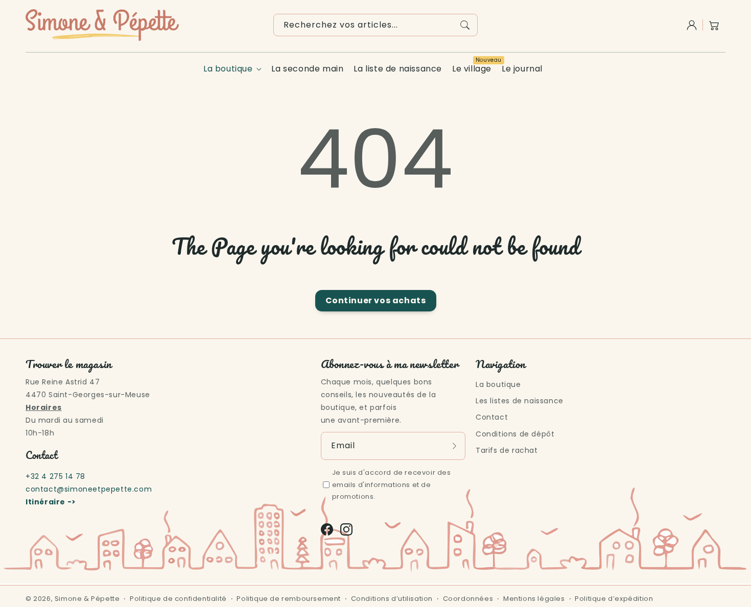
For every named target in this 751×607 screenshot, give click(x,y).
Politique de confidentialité (178, 598)
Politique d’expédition (614, 598)
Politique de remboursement (289, 598)
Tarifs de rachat (507, 450)
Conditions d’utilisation (392, 598)
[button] (714, 25)
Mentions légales (534, 598)
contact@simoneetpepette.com (89, 489)
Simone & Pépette (87, 598)
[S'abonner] (454, 445)
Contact (492, 417)
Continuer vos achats (375, 300)
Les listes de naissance (520, 401)
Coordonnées (468, 598)
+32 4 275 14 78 (55, 476)
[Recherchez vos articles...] (465, 25)
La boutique (228, 69)
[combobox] (375, 25)
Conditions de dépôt (515, 434)
